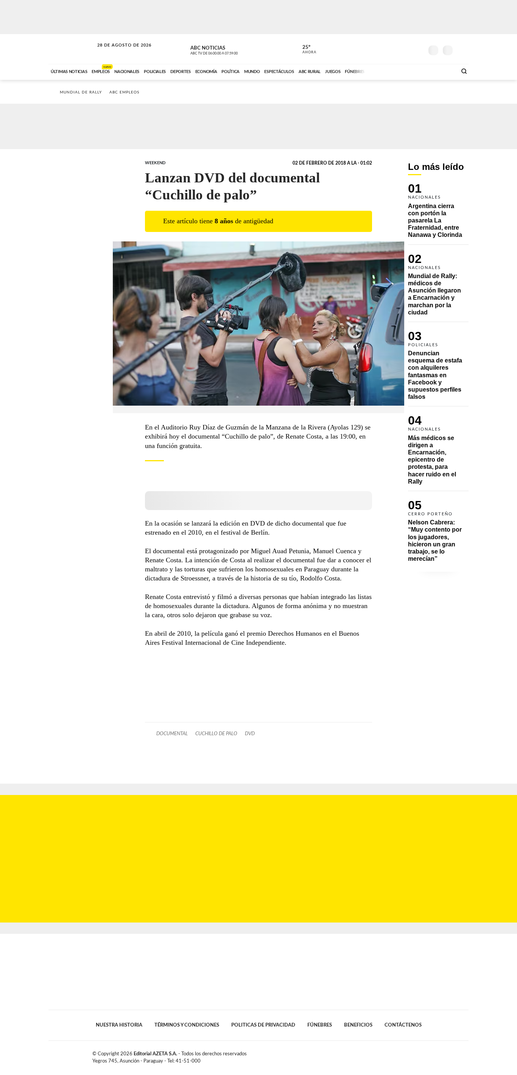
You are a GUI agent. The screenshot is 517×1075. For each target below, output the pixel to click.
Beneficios (358, 1025)
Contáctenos (403, 1025)
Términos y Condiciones (186, 1025)
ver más (305, 49)
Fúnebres (319, 1025)
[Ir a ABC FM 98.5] (441, 71)
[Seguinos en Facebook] (383, 48)
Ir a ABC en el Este (117, 52)
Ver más (438, 214)
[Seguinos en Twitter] (395, 48)
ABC (72, 49)
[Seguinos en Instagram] (417, 48)
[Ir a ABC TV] (390, 71)
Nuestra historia (119, 1025)
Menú (462, 49)
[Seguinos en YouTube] (406, 48)
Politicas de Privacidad (263, 1025)
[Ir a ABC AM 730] (411, 71)
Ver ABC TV (228, 49)
